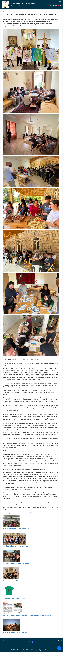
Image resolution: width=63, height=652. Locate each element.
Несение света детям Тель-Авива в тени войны (17, 529)
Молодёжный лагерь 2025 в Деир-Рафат (15, 581)
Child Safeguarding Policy (49, 640)
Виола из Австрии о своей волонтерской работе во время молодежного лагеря (27, 615)
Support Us (5, 640)
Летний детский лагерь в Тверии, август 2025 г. (17, 546)
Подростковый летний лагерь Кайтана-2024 (16, 633)
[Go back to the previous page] (59, 648)
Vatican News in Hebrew (24, 640)
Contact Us (13, 640)
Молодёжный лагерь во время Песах (14, 598)
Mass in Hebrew (36, 640)
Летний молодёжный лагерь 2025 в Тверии (16, 563)
